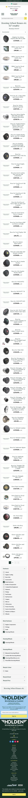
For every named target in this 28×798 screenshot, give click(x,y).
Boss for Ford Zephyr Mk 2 (18, 233)
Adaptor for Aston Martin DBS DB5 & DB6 (18, 37)
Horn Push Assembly (18, 486)
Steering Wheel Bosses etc (12, 658)
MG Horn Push (17, 516)
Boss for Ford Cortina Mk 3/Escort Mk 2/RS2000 (18, 174)
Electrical (14, 747)
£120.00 (17, 518)
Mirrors (7, 601)
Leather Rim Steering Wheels (13, 655)
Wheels (7, 614)
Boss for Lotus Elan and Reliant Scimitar (18, 252)
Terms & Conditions (14, 769)
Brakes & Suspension (10, 584)
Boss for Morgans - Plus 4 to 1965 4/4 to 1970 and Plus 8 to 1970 (17, 408)
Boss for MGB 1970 (18, 282)
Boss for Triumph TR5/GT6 (18, 476)
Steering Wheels (9, 632)
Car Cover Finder (14, 758)
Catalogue (14, 755)
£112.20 (17, 352)
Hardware (14, 748)
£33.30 (18, 421)
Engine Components (10, 624)
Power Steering (9, 606)
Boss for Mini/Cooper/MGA (18, 330)
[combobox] (14, 10)
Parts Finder (14, 756)
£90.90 (18, 527)
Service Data (14, 780)
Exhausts (7, 589)
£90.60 (18, 50)
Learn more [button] (20, 791)
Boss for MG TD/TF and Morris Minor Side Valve (18, 311)
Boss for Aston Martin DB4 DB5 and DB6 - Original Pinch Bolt (18, 116)
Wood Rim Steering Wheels (12, 660)
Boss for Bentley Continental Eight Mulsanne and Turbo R (18, 145)
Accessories (8, 579)
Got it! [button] (14, 794)
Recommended (5, 32)
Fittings (7, 627)
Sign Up (14, 716)
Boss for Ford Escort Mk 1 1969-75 (17, 194)
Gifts (14, 752)
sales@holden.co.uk (14, 737)
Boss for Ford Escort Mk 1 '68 (17, 184)
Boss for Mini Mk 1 (18, 350)
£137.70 (17, 499)
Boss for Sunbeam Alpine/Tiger (17, 457)
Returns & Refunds (14, 765)
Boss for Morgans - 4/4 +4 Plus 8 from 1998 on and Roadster (17, 369)
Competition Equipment (11, 587)
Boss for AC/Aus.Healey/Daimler (17, 86)
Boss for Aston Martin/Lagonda (18, 106)
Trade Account (14, 767)
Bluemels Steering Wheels (12, 653)
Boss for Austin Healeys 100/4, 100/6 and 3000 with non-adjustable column (18, 126)
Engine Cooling (9, 574)
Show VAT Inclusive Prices (14, 6)
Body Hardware (9, 582)
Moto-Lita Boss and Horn (18, 535)
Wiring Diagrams (14, 777)
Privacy (14, 770)
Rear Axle (7, 577)
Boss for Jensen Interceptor (18, 242)
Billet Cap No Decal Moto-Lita (18, 67)
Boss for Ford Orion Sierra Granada (18, 213)
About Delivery (14, 763)
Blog (14, 776)
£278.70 (17, 119)
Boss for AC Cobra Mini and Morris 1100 (17, 96)
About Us (14, 775)
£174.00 (17, 40)
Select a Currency (14, 8)
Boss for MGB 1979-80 (18, 301)
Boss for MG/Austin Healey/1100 (18, 272)
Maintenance (14, 749)
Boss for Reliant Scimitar (17, 428)
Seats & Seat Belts (10, 609)
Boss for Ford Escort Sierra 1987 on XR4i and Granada (18, 203)
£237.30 (17, 109)
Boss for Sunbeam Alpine (18, 447)
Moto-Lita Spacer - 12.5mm (18, 554)
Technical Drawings (14, 779)
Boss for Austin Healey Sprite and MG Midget (18, 135)
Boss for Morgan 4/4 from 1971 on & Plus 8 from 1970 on (17, 359)
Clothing (14, 751)
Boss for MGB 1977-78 (18, 291)
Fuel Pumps (8, 594)
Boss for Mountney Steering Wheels (18, 418)
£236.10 (17, 460)
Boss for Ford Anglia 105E (17, 164)
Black (6, 671)
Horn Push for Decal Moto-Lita (18, 496)
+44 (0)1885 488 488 (14, 733)
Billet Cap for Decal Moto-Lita (18, 47)
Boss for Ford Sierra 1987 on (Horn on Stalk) (18, 223)
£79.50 (18, 557)
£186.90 (17, 538)
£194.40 (17, 479)
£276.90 (17, 89)
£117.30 (17, 488)
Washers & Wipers (10, 611)
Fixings (7, 592)
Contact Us (14, 762)
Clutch (7, 572)
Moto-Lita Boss (18, 525)
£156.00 (17, 148)
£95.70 (18, 236)
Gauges (7, 599)
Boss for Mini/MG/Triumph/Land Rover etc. (17, 340)
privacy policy (19, 708)
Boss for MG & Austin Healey (18, 262)
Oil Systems (8, 604)
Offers (14, 754)
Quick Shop (14, 766)
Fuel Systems (8, 597)
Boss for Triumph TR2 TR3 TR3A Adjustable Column (18, 467)
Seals (6, 629)
